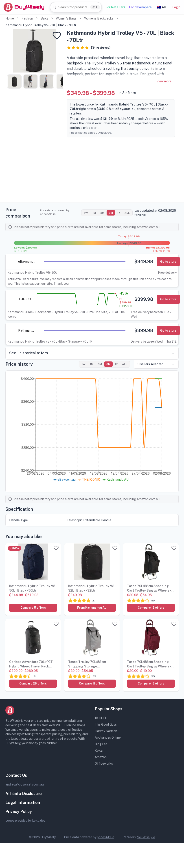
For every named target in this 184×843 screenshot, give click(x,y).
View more (163, 81)
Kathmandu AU (27, 330)
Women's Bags (66, 18)
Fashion (27, 18)
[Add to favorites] (56, 35)
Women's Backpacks (99, 18)
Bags (44, 18)
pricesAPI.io (48, 214)
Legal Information (22, 802)
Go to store (168, 261)
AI (97, 7)
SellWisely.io (146, 837)
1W (86, 212)
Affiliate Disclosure (23, 793)
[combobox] (76, 7)
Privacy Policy (18, 811)
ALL (127, 212)
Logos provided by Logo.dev (25, 820)
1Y (118, 212)
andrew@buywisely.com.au (24, 784)
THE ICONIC (27, 299)
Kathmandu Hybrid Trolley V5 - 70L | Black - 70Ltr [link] (40, 25)
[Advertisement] (92, 171)
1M (94, 212)
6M (111, 212)
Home (9, 18)
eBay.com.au (27, 261)
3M (102, 212)
